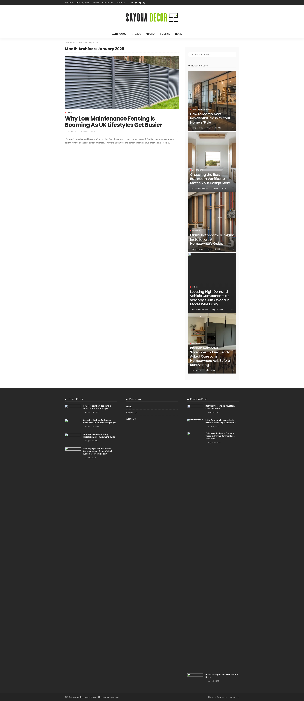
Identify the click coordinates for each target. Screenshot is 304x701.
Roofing (165, 33)
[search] (191, 34)
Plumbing (196, 230)
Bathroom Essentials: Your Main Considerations (220, 407)
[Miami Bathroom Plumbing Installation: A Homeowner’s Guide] (212, 222)
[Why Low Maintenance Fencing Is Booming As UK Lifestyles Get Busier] (122, 82)
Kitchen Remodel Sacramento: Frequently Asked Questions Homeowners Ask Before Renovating (210, 356)
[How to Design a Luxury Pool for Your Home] (195, 678)
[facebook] (132, 2)
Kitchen (150, 33)
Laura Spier (71, 131)
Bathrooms (119, 33)
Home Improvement (201, 109)
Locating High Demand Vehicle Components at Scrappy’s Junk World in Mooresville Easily (209, 298)
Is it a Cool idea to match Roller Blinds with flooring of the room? (220, 421)
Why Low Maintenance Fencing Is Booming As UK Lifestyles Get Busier (113, 122)
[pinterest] (140, 2)
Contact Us (107, 2)
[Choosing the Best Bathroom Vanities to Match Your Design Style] (212, 162)
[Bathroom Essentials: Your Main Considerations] (195, 410)
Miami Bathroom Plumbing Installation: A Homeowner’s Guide (99, 435)
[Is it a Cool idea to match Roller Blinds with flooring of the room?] (195, 420)
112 (232, 370)
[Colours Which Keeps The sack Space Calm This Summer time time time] (195, 550)
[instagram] (144, 2)
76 (178, 131)
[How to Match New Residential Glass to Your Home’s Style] (212, 101)
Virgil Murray (197, 128)
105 (232, 309)
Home (96, 2)
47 (233, 249)
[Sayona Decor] (152, 17)
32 (233, 127)
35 (233, 188)
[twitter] (136, 2)
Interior (136, 33)
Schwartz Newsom (200, 188)
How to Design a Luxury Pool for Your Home (222, 676)
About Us (121, 2)
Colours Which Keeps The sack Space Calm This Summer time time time (220, 436)
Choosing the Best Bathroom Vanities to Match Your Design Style (210, 178)
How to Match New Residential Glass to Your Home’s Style (210, 118)
